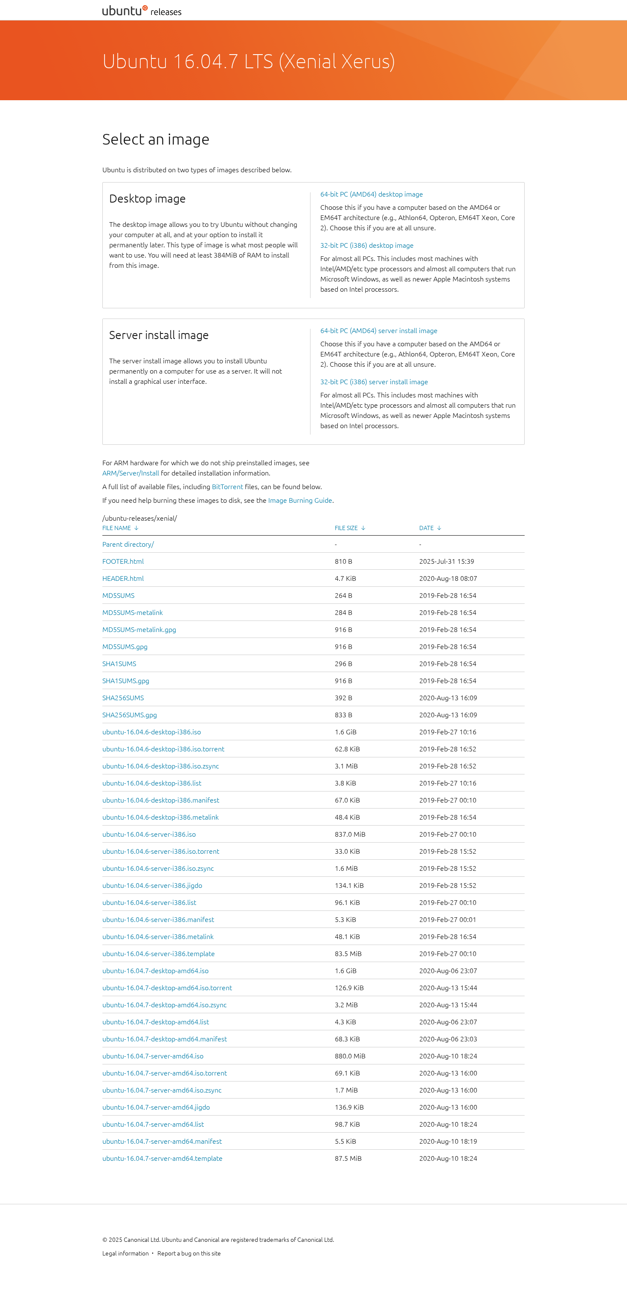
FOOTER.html (123, 561)
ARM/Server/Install (130, 473)
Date (426, 528)
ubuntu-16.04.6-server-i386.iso (149, 834)
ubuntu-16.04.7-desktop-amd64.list (155, 1022)
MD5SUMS (118, 595)
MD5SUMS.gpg (125, 646)
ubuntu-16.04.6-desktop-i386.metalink (160, 817)
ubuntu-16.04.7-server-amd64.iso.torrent (164, 1073)
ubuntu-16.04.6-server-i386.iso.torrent (160, 851)
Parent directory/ (128, 544)
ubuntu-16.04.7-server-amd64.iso (152, 1056)
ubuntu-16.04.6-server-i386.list (149, 902)
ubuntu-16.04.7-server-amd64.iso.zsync (161, 1090)
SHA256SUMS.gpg (129, 715)
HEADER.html (123, 578)
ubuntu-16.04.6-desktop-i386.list (151, 783)
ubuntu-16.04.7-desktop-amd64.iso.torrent (167, 987)
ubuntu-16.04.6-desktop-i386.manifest (160, 800)
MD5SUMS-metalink (132, 612)
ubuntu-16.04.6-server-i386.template (158, 953)
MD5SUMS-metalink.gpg (139, 629)
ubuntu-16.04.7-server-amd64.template (162, 1158)
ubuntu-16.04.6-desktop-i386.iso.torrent (163, 749)
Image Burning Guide (300, 500)
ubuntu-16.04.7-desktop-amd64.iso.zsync (164, 1005)
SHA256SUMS (123, 698)
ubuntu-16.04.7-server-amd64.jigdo (156, 1107)
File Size (346, 528)
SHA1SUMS (119, 663)
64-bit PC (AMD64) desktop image (371, 194)
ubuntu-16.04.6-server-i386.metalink (158, 936)
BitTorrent (227, 486)
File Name (116, 528)
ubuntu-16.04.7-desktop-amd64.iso (155, 970)
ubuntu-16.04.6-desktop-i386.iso (151, 732)
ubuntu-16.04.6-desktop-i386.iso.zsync (160, 766)
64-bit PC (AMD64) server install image (379, 330)
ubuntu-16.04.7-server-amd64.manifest (162, 1141)
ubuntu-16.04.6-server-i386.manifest (158, 919)
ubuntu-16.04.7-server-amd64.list (153, 1124)
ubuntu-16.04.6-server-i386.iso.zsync (158, 868)
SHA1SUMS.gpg (125, 680)
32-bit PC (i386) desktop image (367, 245)
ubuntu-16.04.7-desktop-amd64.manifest (164, 1039)
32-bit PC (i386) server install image (374, 382)
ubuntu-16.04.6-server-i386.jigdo (152, 885)
